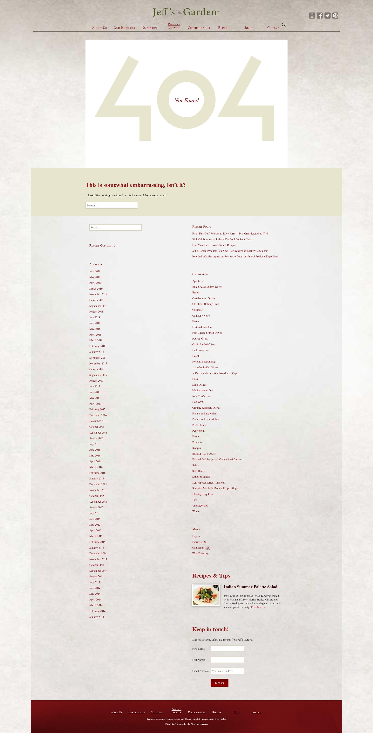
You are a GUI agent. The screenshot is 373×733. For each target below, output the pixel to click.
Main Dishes (199, 384)
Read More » (258, 607)
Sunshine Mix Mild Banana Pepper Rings (215, 488)
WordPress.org (200, 553)
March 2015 (96, 536)
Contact (273, 27)
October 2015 (96, 496)
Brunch (196, 292)
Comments (201, 547)
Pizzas (195, 436)
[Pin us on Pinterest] (335, 15)
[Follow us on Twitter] (327, 15)
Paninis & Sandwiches (204, 413)
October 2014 (96, 565)
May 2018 (94, 329)
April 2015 (95, 530)
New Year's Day (201, 396)
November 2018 (98, 294)
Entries (199, 542)
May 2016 (94, 455)
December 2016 (98, 415)
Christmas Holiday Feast (205, 304)
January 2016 (96, 478)
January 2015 (96, 548)
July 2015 (94, 513)
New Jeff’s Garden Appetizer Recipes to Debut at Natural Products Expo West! (235, 256)
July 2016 (94, 444)
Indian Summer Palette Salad (250, 586)
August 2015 (96, 507)
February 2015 (97, 542)
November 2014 (98, 559)
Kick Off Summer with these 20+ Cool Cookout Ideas (221, 239)
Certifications (199, 27)
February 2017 (97, 409)
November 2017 (98, 363)
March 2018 (96, 340)
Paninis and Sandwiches (205, 419)
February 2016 (97, 473)
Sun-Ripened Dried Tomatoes (208, 482)
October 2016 (96, 426)
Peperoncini (198, 430)
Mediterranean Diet (203, 390)
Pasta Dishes (199, 425)
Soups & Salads (201, 476)
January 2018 (96, 352)
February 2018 (97, 346)
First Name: (198, 648)
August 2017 (96, 380)
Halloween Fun (200, 350)
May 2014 (94, 593)
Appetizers (198, 281)
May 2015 (94, 524)
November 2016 (98, 421)
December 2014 (98, 553)
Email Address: (200, 671)
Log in (196, 536)
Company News (201, 315)
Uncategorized (200, 505)
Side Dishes (198, 471)
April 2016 (95, 461)
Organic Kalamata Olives (206, 407)
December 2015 (98, 484)
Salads (195, 465)
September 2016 (98, 432)
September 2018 (98, 306)
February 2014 (97, 611)
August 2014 (96, 576)
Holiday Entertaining (203, 361)
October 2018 (96, 300)
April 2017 (95, 404)
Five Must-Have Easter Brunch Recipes (213, 245)
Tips (194, 500)
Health (196, 356)
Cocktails (197, 310)
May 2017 (94, 398)
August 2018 (96, 311)
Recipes (223, 27)
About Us (99, 27)
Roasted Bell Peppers (203, 454)
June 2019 (94, 271)
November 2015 (98, 490)
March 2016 (96, 467)
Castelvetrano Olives (203, 298)
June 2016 (94, 449)
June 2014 (94, 588)
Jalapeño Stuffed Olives (205, 367)
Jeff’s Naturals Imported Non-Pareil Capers (216, 373)
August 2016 (96, 438)
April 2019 (95, 282)
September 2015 (98, 501)
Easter (195, 321)
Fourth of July (200, 338)
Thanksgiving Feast (203, 494)
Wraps (195, 511)
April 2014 (95, 599)
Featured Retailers (202, 327)
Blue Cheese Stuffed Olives (207, 287)
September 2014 (98, 570)
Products (197, 442)
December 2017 (98, 357)
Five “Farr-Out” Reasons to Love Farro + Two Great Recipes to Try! (230, 233)
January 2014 (96, 617)
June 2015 (94, 519)
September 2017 (98, 375)
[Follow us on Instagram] (312, 15)
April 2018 (95, 334)
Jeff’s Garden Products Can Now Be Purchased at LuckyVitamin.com (230, 251)
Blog (249, 27)
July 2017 (94, 386)
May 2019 (94, 277)
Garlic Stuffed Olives (203, 344)
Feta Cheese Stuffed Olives (207, 332)
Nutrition (149, 27)
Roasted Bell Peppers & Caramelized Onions (216, 459)
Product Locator (174, 26)
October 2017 (96, 369)
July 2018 (94, 317)
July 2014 (94, 582)
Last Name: (198, 660)
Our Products (124, 27)
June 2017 (94, 392)
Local (195, 379)
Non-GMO (198, 402)
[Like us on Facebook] (320, 15)
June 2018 (94, 323)
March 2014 (96, 605)
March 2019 (96, 288)
